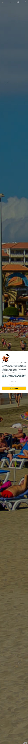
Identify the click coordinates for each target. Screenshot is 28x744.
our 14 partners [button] (15, 362)
